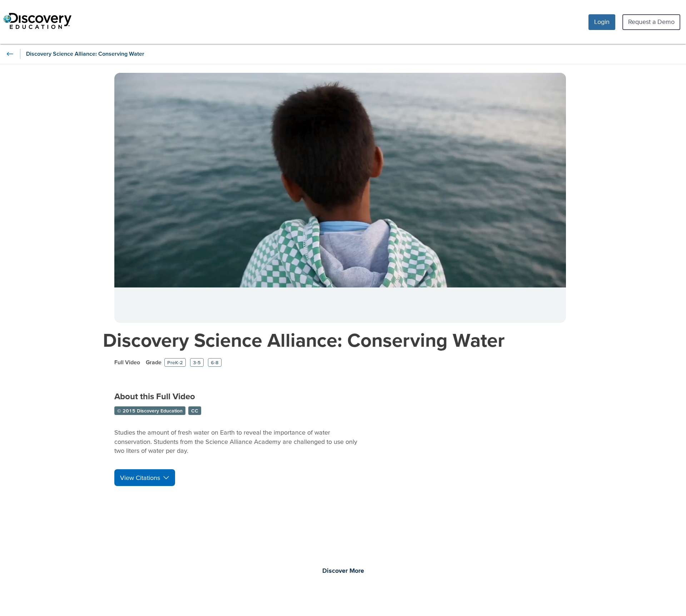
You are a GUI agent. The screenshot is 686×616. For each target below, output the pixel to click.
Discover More (343, 571)
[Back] (10, 54)
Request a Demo (651, 21)
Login (602, 21)
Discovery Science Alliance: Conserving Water (303, 340)
